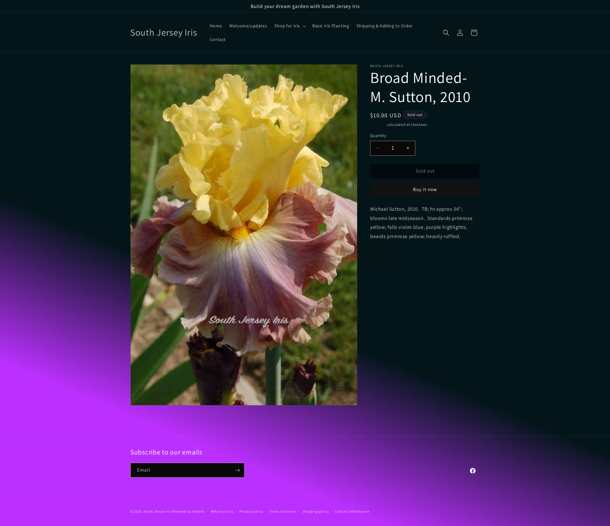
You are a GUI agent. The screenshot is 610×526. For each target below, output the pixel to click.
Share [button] (383, 256)
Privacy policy (251, 511)
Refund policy (222, 511)
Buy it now (425, 189)
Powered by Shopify (188, 511)
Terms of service (282, 511)
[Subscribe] (237, 470)
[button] (289, 25)
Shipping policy (315, 511)
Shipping (378, 124)
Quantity (378, 135)
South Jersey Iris (157, 511)
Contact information (352, 511)
